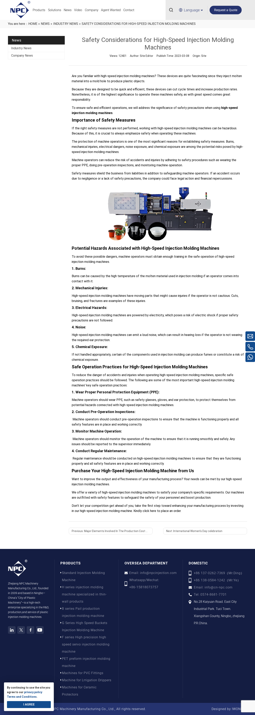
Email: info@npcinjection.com (153, 573)
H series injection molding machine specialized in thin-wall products (84, 594)
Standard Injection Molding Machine (83, 576)
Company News (22, 55)
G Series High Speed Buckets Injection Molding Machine (84, 626)
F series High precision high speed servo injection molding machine (86, 644)
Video (78, 10)
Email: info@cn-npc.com (213, 587)
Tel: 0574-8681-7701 (210, 594)
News (68, 10)
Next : (194, 531)
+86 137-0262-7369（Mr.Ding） (219, 573)
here (153, 511)
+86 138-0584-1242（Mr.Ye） (217, 580)
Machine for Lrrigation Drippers (86, 680)
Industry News (21, 48)
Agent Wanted (111, 10)
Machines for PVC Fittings (82, 673)
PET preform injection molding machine (86, 662)
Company (91, 10)
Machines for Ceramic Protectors (79, 690)
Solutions (54, 10)
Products (39, 10)
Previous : (112, 531)
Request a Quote (225, 10)
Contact (128, 10)
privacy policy (33, 692)
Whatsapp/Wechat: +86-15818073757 (144, 583)
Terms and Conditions (22, 696)
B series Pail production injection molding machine (83, 612)
